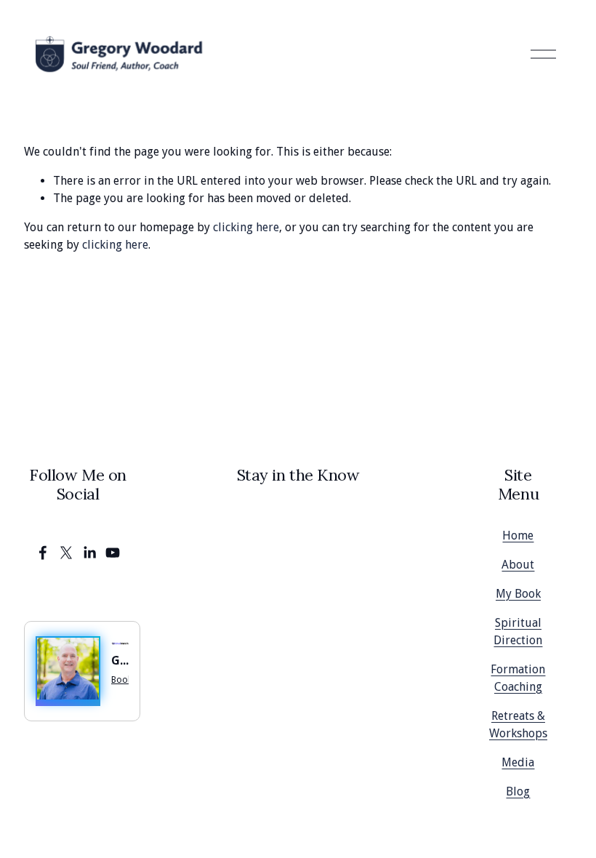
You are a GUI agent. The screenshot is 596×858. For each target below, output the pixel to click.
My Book (518, 594)
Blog (518, 791)
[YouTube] (112, 552)
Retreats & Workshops (518, 724)
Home (517, 535)
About (518, 565)
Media (518, 762)
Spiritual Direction (518, 631)
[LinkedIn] (89, 552)
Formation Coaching (518, 678)
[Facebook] (43, 552)
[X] (66, 552)
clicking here (246, 227)
